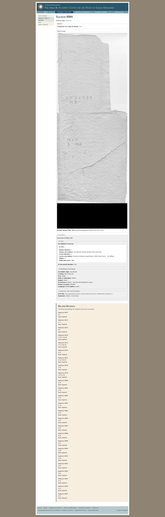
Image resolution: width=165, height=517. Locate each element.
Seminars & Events (101, 12)
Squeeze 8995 (63, 478)
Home (39, 508)
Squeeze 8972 (63, 320)
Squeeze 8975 (63, 342)
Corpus (61, 241)
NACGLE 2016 (119, 12)
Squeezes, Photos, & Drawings (44, 19)
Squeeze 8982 (63, 395)
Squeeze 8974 (63, 335)
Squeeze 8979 (63, 373)
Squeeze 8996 (63, 486)
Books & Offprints (43, 24)
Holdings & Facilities (64, 12)
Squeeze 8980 (63, 380)
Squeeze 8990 (63, 448)
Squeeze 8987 (63, 426)
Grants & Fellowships (82, 12)
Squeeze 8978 (63, 365)
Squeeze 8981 (63, 388)
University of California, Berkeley (52, 5)
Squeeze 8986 (63, 418)
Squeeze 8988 (63, 433)
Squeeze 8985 (63, 410)
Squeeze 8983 (63, 403)
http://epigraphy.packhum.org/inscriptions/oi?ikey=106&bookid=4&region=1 (89, 293)
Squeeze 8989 (63, 441)
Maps (39, 22)
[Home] (41, 7)
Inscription (61, 235)
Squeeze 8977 (63, 358)
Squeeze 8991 (63, 456)
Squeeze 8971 (63, 312)
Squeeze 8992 (63, 463)
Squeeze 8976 (63, 350)
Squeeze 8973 (63, 327)
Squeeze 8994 (63, 471)
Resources (95, 508)
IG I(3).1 (61, 247)
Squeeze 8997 (63, 494)
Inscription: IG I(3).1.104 (64, 238)
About (46, 12)
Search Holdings (42, 16)
